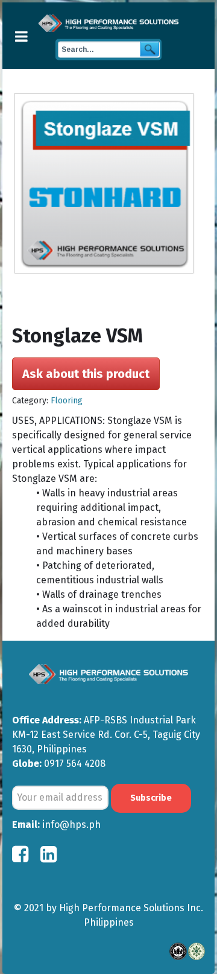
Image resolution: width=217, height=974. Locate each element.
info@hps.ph (71, 824)
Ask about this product (85, 374)
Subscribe (151, 798)
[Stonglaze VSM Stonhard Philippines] (109, 183)
